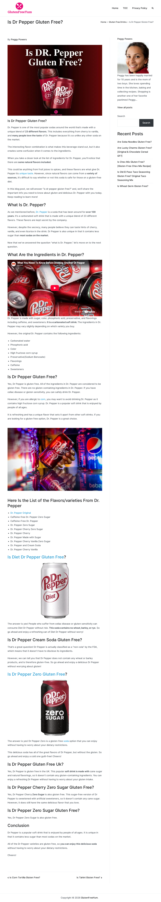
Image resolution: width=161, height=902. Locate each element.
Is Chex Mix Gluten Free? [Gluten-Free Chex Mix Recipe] (134, 164)
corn (43, 399)
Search (121, 116)
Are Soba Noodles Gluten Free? (134, 141)
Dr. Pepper (41, 212)
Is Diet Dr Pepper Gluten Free (36, 557)
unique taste (26, 173)
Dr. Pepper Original (20, 513)
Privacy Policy (139, 8)
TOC (125, 8)
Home (115, 8)
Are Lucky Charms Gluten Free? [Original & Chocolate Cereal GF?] (134, 152)
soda (66, 741)
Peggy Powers (19, 39)
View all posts (124, 107)
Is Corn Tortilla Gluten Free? (25, 877)
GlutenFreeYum (89, 897)
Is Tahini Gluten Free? (88, 877)
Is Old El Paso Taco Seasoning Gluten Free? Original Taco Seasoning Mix (133, 176)
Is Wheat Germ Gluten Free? (132, 186)
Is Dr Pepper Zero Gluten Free (36, 674)
